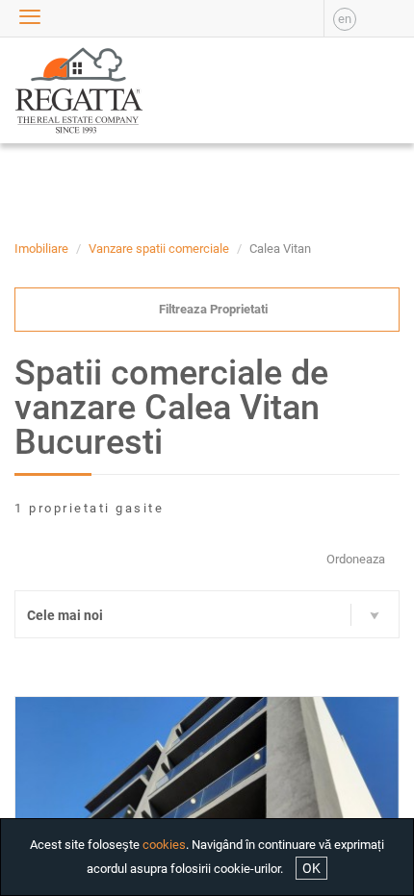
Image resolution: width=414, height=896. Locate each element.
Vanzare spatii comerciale (159, 248)
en (344, 19)
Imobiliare (41, 248)
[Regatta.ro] (52, 90)
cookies (164, 844)
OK (311, 868)
